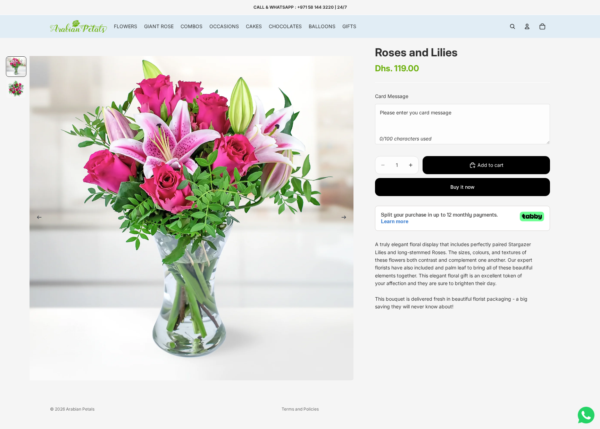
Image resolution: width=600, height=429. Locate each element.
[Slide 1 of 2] (16, 66)
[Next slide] (345, 218)
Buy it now (462, 187)
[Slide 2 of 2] (16, 88)
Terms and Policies (300, 409)
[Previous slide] (37, 218)
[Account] (527, 26)
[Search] (512, 26)
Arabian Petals (80, 409)
